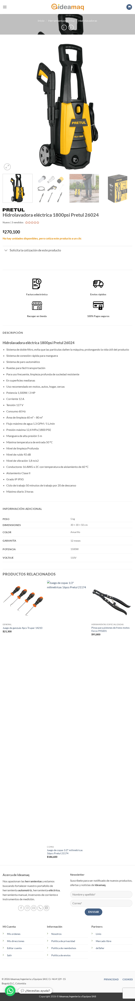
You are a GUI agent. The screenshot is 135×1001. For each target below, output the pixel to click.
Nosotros (56, 933)
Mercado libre (103, 941)
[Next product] (64, 27)
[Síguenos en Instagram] (27, 908)
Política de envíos (60, 955)
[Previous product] (71, 27)
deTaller (100, 948)
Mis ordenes (13, 933)
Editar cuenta (14, 948)
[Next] (125, 106)
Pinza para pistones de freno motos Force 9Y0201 (110, 629)
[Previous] (10, 106)
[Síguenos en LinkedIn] (46, 908)
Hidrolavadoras (87, 20)
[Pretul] (14, 209)
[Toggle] (6, 251)
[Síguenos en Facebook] (21, 908)
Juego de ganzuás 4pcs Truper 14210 (22, 627)
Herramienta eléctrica (61, 20)
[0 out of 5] (32, 222)
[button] (5, 7)
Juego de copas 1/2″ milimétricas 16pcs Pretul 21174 (65, 852)
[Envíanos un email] (34, 908)
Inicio (41, 20)
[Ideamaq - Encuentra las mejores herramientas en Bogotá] (67, 7)
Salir (9, 955)
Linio (98, 933)
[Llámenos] (40, 908)
